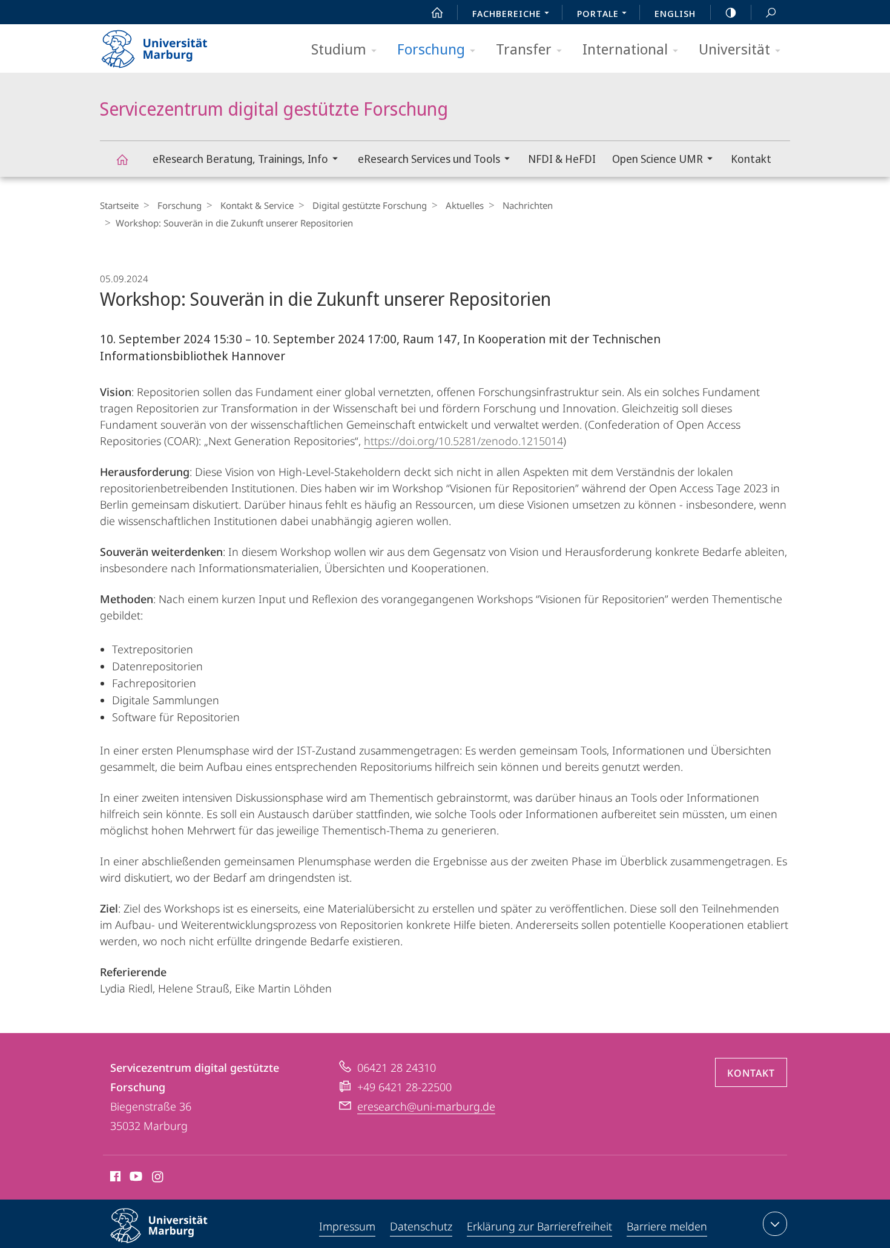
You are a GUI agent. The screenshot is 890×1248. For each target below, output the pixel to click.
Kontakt (751, 158)
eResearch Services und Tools (429, 158)
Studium (338, 49)
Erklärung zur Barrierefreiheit (539, 1226)
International (625, 49)
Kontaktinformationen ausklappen (775, 1224)
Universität (734, 49)
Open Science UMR (657, 158)
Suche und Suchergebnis (770, 12)
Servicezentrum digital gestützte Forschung (121, 159)
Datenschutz (421, 1226)
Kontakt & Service (257, 205)
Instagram (158, 1178)
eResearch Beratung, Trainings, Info (240, 158)
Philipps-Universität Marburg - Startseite (175, 45)
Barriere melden (667, 1226)
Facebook (114, 1178)
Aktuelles (465, 205)
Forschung (431, 49)
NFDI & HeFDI (562, 158)
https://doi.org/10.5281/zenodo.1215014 (463, 441)
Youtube (134, 1178)
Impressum (347, 1226)
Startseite (119, 205)
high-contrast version (731, 12)
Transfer (524, 49)
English (675, 13)
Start (437, 12)
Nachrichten (528, 205)
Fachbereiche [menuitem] (506, 13)
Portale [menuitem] (598, 13)
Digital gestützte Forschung (369, 205)
